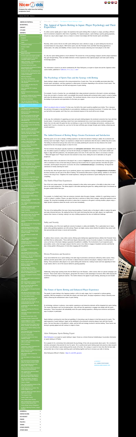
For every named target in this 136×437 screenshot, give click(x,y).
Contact (97, 361)
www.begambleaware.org (102, 365)
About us (32, 15)
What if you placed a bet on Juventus (55, 107)
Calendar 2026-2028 (24, 15)
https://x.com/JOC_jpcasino (74, 353)
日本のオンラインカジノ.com (69, 69)
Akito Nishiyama (48, 337)
